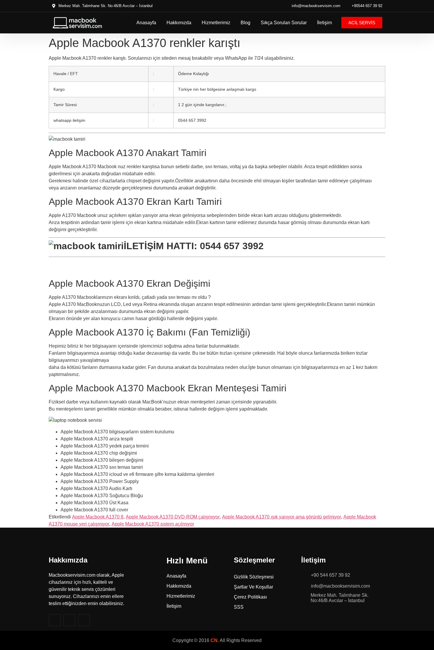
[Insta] (69, 620)
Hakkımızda (179, 22)
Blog (245, 22)
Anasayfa (146, 22)
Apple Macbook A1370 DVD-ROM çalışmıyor (173, 516)
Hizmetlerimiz (216, 22)
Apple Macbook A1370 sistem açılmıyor (153, 523)
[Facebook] (55, 620)
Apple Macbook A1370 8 (97, 516)
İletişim (324, 22)
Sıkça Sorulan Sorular (284, 22)
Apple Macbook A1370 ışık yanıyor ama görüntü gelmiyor (281, 516)
